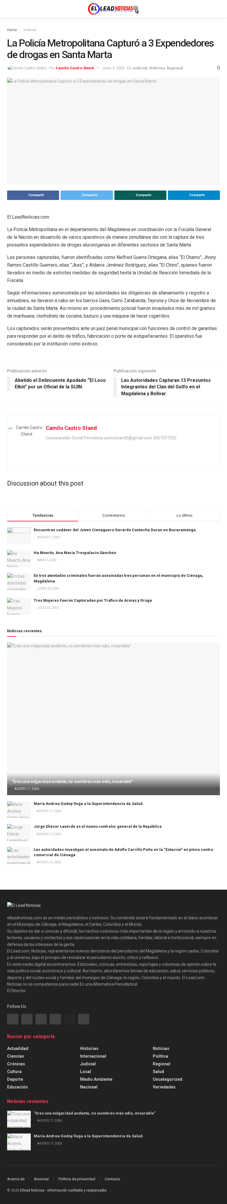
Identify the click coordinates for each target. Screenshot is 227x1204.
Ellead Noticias (32, 1190)
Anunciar (41, 1179)
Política (160, 1056)
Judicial (29, 30)
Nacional (89, 1087)
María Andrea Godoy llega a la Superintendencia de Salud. (89, 803)
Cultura (14, 1071)
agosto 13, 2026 (48, 834)
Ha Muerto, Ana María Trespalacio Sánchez (75, 552)
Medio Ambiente (96, 1079)
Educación (17, 1087)
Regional (175, 68)
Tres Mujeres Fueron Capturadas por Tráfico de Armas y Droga (93, 600)
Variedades (164, 1087)
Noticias (157, 68)
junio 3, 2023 (113, 68)
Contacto (112, 1179)
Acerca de (16, 1179)
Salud (158, 1071)
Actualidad (17, 1048)
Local (85, 1071)
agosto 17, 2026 (26, 788)
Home (12, 30)
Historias (89, 1048)
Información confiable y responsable (76, 1190)
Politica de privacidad (77, 1179)
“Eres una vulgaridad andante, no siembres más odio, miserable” (72, 781)
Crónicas (16, 1063)
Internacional (93, 1056)
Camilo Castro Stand (75, 68)
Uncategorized (167, 1079)
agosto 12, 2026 (48, 862)
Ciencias (15, 1056)
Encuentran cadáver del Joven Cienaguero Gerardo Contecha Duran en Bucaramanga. (115, 530)
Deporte (15, 1079)
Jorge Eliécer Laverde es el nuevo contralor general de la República (98, 826)
